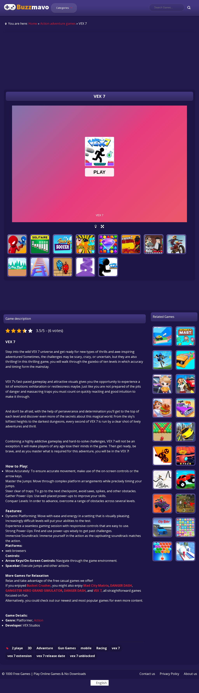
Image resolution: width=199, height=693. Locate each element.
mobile (86, 648)
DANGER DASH (121, 585)
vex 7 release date (51, 656)
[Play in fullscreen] (102, 226)
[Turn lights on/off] (95, 226)
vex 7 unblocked (82, 656)
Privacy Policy (169, 674)
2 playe (17, 648)
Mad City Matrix (96, 585)
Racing (101, 648)
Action (38, 620)
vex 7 (116, 648)
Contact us (147, 674)
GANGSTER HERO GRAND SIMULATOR (33, 590)
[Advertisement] (99, 60)
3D (30, 648)
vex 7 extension (19, 656)
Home (32, 23)
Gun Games (67, 648)
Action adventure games (58, 23)
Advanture (45, 648)
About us (190, 674)
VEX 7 (97, 590)
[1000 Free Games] (26, 13)
